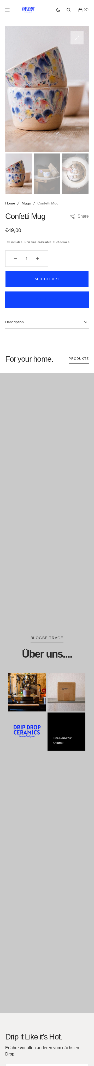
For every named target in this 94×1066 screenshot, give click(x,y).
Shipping (31, 241)
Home (10, 203)
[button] (68, 10)
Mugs (26, 203)
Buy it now (47, 299)
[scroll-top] (82, 1054)
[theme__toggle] (58, 10)
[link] (27, 692)
